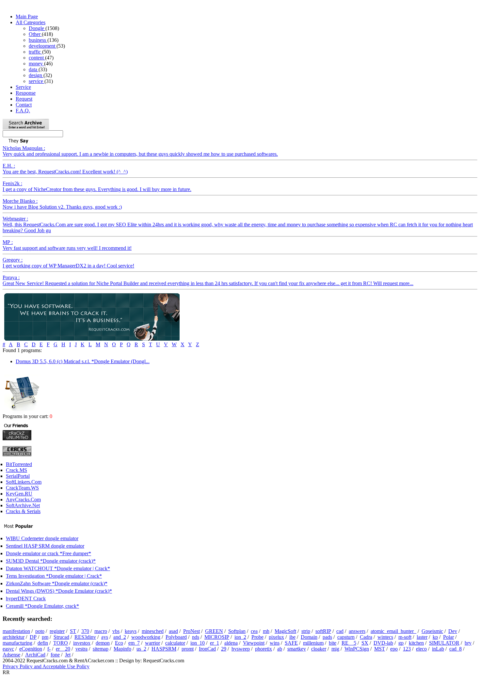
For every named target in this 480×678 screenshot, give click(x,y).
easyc (8, 649)
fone (55, 654)
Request (24, 99)
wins (275, 643)
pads (327, 637)
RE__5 (349, 643)
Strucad (61, 637)
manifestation (16, 631)
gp (401, 643)
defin (43, 643)
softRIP (323, 631)
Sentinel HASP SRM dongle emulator (45, 546)
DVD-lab (383, 643)
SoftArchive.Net (23, 505)
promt (188, 649)
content (37, 57)
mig (335, 649)
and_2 (119, 637)
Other (35, 34)
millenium (313, 643)
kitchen (416, 643)
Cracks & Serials (23, 511)
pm (45, 637)
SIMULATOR (444, 643)
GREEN (214, 631)
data (34, 69)
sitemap (100, 649)
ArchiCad (35, 654)
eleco (421, 649)
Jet (68, 654)
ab (279, 649)
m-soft (404, 637)
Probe (257, 637)
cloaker (318, 649)
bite (332, 643)
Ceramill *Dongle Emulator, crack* (42, 606)
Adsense (11, 654)
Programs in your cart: (26, 416)
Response (26, 93)
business (38, 40)
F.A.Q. (23, 110)
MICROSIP (216, 637)
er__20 (63, 649)
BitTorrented (19, 464)
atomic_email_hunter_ (393, 631)
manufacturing (17, 643)
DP (33, 637)
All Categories (30, 22)
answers (357, 631)
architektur (13, 637)
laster (422, 637)
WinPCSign (356, 649)
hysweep (241, 649)
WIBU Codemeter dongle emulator (42, 538)
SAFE (291, 643)
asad (173, 631)
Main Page (27, 16)
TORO (60, 643)
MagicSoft (285, 631)
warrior (152, 643)
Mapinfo (122, 649)
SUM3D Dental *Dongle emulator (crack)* (51, 561)
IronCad (207, 649)
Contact (24, 104)
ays (104, 637)
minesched (153, 631)
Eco (119, 643)
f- (49, 649)
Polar (448, 637)
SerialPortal (18, 476)
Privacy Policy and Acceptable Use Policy (46, 666)
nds (195, 637)
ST (73, 631)
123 (407, 649)
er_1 (214, 643)
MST (379, 649)
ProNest (191, 631)
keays (130, 631)
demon (103, 643)
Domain (309, 637)
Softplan (237, 631)
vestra (81, 649)
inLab (438, 649)
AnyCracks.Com (23, 499)
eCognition (30, 649)
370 (85, 631)
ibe (292, 637)
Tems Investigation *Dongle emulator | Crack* (54, 576)
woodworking (145, 637)
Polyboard (176, 637)
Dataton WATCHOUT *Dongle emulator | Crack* (58, 568)
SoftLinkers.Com (23, 482)
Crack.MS (16, 470)
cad (340, 631)
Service (23, 87)
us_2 (141, 649)
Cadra (366, 637)
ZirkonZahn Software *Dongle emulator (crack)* (56, 583)
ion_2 (240, 637)
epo (394, 649)
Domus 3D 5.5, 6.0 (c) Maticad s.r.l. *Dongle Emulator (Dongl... (83, 361)
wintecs (385, 637)
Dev (452, 631)
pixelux (276, 637)
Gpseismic (432, 631)
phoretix (263, 649)
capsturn (346, 637)
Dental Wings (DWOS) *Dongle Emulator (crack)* (59, 591)
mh (266, 631)
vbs (116, 631)
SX (364, 643)
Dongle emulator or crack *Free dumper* (48, 553)
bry (468, 643)
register (57, 631)
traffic (35, 52)
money (36, 63)
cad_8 (455, 649)
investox (81, 643)
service (36, 81)
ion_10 (197, 643)
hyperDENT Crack (26, 598)
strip (305, 631)
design (36, 75)
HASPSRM (164, 649)
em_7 (134, 643)
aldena (231, 643)
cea (254, 631)
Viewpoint (253, 643)
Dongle (37, 28)
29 (223, 649)
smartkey (296, 649)
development (42, 46)
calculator (175, 643)
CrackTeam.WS (22, 488)
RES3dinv (85, 637)
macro (100, 631)
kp (435, 637)
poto (39, 631)
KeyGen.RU (19, 493)
